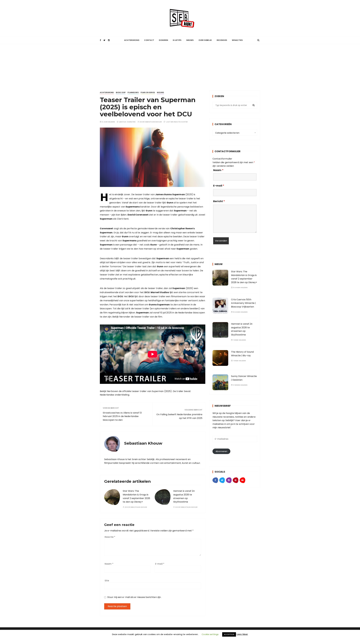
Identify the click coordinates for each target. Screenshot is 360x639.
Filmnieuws (133, 92)
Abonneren (221, 451)
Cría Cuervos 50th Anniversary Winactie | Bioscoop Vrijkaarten (243, 303)
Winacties (237, 40)
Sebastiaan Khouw (153, 122)
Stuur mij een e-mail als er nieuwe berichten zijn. (134, 597)
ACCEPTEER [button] (229, 634)
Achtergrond (131, 40)
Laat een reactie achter (176, 122)
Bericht (219, 201)
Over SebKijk (205, 40)
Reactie (110, 537)
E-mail (159, 563)
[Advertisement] (180, 65)
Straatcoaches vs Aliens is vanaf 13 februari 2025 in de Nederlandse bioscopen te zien (122, 416)
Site (107, 580)
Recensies (222, 40)
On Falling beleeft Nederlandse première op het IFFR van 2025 (179, 416)
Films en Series (148, 92)
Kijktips (177, 40)
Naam (109, 563)
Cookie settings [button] (210, 634)
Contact (149, 40)
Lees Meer (242, 634)
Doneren (163, 40)
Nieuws (190, 40)
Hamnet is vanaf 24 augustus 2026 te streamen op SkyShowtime (241, 329)
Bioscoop (121, 92)
